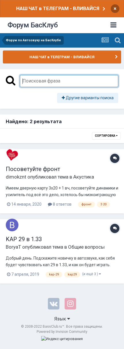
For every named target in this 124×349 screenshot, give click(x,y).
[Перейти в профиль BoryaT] (12, 225)
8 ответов (62, 204)
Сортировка (105, 135)
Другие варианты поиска (89, 97)
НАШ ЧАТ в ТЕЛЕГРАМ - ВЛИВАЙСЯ (57, 8)
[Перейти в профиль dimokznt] (12, 155)
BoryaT (13, 247)
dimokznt (16, 177)
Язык (60, 319)
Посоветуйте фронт (33, 169)
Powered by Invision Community (62, 332)
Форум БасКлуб (32, 25)
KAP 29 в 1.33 (24, 239)
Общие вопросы (86, 247)
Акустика (83, 177)
